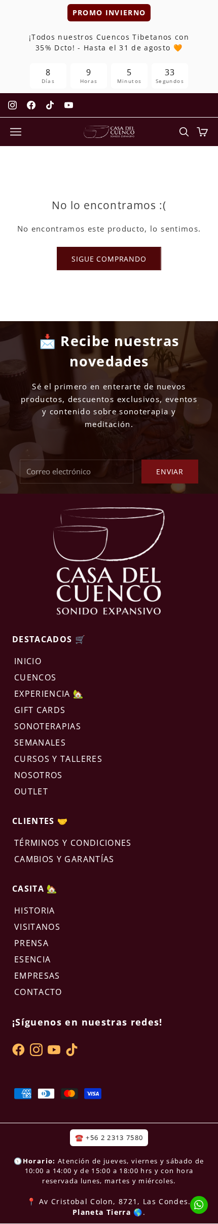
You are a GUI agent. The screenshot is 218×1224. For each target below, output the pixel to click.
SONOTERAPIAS (47, 726)
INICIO (28, 661)
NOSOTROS (38, 775)
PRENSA (31, 943)
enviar (170, 471)
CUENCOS (35, 677)
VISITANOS (37, 926)
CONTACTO (38, 992)
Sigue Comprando (109, 259)
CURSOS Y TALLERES (58, 758)
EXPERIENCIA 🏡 (49, 693)
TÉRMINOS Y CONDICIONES (73, 842)
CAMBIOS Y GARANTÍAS (64, 859)
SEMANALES (40, 742)
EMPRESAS (37, 975)
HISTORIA (34, 910)
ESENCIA (32, 959)
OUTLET (31, 791)
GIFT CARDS (40, 710)
